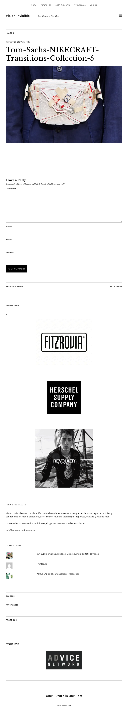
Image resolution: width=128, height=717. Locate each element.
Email (9, 239)
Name (9, 226)
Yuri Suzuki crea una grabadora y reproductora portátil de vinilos (68, 554)
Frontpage (42, 564)
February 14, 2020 (14, 42)
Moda (33, 5)
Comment (11, 188)
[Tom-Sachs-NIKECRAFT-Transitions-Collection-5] (64, 142)
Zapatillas (46, 5)
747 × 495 (26, 42)
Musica (93, 5)
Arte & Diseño (63, 5)
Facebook (11, 620)
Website (10, 252)
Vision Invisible (18, 16)
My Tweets (12, 604)
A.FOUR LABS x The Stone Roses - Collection (58, 574)
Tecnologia (80, 5)
